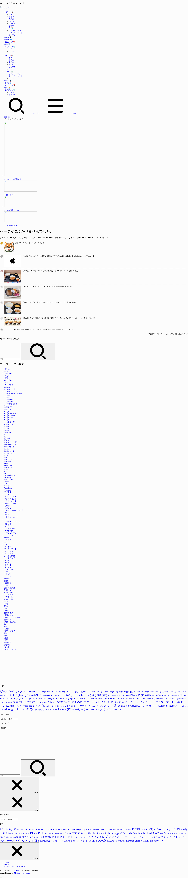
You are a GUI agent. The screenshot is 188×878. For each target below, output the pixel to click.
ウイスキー (157, 692)
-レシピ (7, 371)
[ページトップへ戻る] (1, 877)
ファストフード (10, 549)
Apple (6, 398)
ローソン (12, 35)
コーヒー (7, 519)
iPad (5, 436)
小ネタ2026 (8, 599)
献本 (6, 626)
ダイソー (155, 706)
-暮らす (7, 376)
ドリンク (7, 540)
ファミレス (8, 551)
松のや (11, 21)
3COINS (167, 706)
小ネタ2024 (8, 595)
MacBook (7, 461)
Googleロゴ (8, 424)
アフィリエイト (10, 496)
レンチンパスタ (70, 706)
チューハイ (37, 691)
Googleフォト (9, 420)
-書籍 (6, 378)
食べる (7, 647)
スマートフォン (10, 528)
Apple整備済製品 (10, 404)
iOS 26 (14, 698)
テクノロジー (9, 535)
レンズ (7, 574)
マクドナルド (9, 558)
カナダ (21, 691)
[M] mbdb (26, 873)
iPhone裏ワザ (9, 447)
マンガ (7, 560)
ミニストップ (181, 692)
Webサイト (8, 486)
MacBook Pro (136, 698)
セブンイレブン (15, 30)
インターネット (10, 501)
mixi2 (89, 709)
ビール (7, 691)
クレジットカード (11, 517)
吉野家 (11, 19)
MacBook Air (115, 698)
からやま (12, 23)
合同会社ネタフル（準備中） (15, 866)
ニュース (7, 542)
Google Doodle (19, 709)
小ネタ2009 (8, 592)
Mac (5, 457)
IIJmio (6, 428)
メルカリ (7, 563)
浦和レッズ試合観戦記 (13, 617)
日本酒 (130, 692)
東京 (166, 692)
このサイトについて (12, 522)
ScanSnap (7, 477)
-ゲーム (7, 369)
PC (5, 473)
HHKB (6, 426)
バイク (7, 544)
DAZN (6, 408)
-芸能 (6, 382)
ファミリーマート (16, 33)
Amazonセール (9, 389)
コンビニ (7, 524)
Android (7, 396)
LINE (6, 455)
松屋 (10, 14)
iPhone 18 (154, 695)
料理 (6, 601)
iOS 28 (2, 695)
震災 (6, 640)
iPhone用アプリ (10, 444)
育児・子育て (9, 631)
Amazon (7, 387)
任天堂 (7, 579)
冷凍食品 (129, 706)
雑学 (6, 636)
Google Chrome (9, 416)
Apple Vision (8, 400)
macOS (6, 463)
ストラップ (8, 526)
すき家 (11, 17)
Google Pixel (8, 418)
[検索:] (10, 359)
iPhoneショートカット (119, 695)
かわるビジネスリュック (14, 510)
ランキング (8, 569)
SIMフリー (8, 480)
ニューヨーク (110, 692)
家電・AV (8, 590)
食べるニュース (10, 649)
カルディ (142, 706)
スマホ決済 (8, 531)
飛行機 (7, 645)
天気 (6, 585)
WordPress (8, 488)
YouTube (7, 490)
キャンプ (40, 705)
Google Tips (38, 709)
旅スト (11, 49)
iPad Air (49, 698)
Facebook (7, 410)
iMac (151, 699)
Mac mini (161, 699)
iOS (5, 434)
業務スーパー (178, 706)
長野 (122, 692)
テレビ (7, 538)
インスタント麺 (110, 705)
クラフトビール (82, 692)
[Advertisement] (65, 667)
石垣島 (7, 629)
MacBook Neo (143, 692)
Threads (65, 709)
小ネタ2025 (8, 597)
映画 (6, 606)
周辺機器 (7, 583)
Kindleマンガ (9, 453)
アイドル (7, 492)
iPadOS (7, 438)
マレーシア (65, 692)
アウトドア (8, 494)
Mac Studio (4, 837)
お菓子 (7, 506)
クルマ (7, 512)
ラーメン (7, 567)
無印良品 (7, 620)
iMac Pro (8, 702)
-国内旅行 (8, 373)
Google (6, 412)
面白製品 (7, 642)
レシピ (54, 706)
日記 (6, 604)
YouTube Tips (50, 709)
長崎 (173, 692)
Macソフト (8, 467)
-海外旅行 (8, 380)
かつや (11, 26)
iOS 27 (25, 699)
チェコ (97, 692)
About (6, 862)
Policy (6, 864)
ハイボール (8, 547)
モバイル (7, 565)
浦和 (6, 610)
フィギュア (8, 553)
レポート (7, 572)
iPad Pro (36, 698)
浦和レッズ (8, 615)
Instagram (7, 432)
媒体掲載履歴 (9, 588)
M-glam (17, 873)
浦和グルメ (8, 613)
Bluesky (79, 709)
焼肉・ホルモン (10, 622)
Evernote (51, 691)
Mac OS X (8, 459)
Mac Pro (173, 699)
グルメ (7, 515)
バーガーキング (115, 702)
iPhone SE (70, 833)
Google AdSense (10, 414)
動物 (6, 581)
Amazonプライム (10, 391)
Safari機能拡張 (9, 475)
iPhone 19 (166, 695)
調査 (6, 633)
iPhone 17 (138, 695)
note (5, 471)
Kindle (6, 449)
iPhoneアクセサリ (11, 442)
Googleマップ (9, 422)
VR (5, 484)
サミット (84, 841)
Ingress (6, 430)
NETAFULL (16, 871)
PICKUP (16, 695)
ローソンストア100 (22, 706)
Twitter (6, 482)
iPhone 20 (175, 695)
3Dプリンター (9, 385)
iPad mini (62, 698)
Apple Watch (8, 402)
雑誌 (6, 638)
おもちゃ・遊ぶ (10, 503)
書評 (6, 608)
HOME (7, 117)
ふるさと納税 (9, 556)
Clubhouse (8, 406)
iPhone (6, 440)
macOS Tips (8, 465)
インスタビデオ (10, 499)
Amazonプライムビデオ (13, 394)
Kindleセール (9, 451)
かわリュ (12, 51)
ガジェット (8, 508)
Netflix (6, 469)
